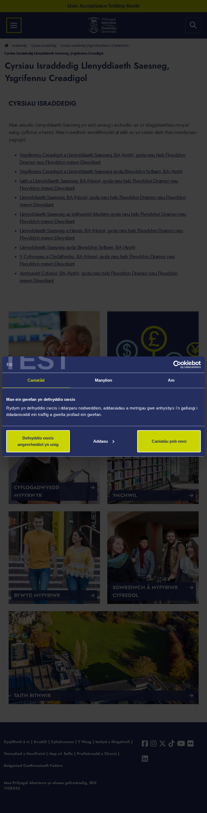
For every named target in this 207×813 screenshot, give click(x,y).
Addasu (100, 441)
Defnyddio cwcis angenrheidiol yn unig (38, 440)
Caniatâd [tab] (35, 380)
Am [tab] (171, 380)
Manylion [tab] (103, 380)
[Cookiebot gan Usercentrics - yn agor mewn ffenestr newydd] (177, 365)
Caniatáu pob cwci (169, 441)
